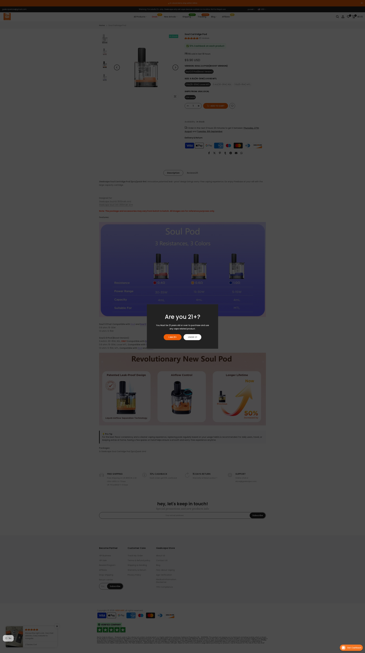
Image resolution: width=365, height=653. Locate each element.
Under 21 (192, 337)
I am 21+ (173, 337)
